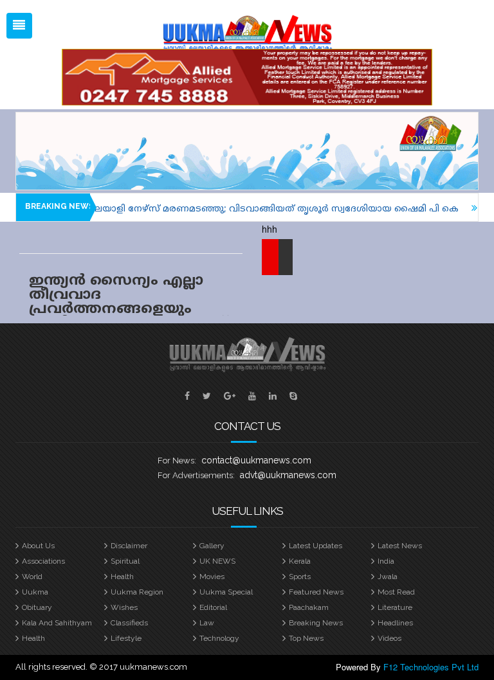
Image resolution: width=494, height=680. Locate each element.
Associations (43, 561)
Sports (300, 576)
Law (206, 622)
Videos (389, 638)
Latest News (400, 545)
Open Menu (19, 26)
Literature (395, 607)
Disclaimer (129, 545)
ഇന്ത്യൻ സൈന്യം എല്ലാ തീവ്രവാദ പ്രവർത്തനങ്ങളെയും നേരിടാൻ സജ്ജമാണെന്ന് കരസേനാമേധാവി (128, 309)
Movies (211, 576)
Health (122, 576)
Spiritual (125, 561)
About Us (38, 545)
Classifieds (129, 622)
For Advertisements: (196, 475)
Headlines (395, 622)
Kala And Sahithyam (57, 622)
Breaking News (316, 622)
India (386, 561)
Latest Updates (315, 545)
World (32, 576)
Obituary (37, 607)
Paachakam (309, 607)
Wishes (124, 607)
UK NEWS (217, 561)
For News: (177, 460)
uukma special (226, 591)
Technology (219, 638)
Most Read (396, 591)
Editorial (213, 607)
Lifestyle (126, 638)
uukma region (137, 591)
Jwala (388, 576)
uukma (35, 591)
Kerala (300, 561)
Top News (306, 638)
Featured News (316, 591)
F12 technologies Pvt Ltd (431, 667)
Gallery (211, 545)
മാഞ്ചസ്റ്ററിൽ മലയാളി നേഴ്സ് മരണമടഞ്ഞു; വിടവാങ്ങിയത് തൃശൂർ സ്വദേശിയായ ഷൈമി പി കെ (223, 209)
